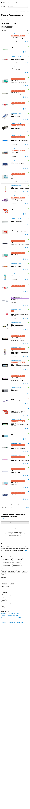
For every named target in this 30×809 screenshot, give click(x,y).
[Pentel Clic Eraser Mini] (15, 266)
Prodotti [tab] (3, 19)
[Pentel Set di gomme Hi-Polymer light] (15, 177)
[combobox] (3, 27)
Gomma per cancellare (19, 26)
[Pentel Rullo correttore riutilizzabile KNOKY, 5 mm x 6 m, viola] (15, 378)
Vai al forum (4, 519)
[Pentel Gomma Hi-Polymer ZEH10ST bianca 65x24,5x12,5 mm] (15, 164)
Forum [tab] (8, 19)
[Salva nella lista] (25, 42)
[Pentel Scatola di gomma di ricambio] (15, 189)
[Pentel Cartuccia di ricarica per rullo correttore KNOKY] (15, 352)
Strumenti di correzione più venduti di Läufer (12, 622)
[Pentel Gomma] (15, 153)
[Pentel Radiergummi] (15, 128)
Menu (4, 6)
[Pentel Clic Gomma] (15, 49)
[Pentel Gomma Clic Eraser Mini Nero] (15, 243)
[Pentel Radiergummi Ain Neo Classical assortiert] (15, 326)
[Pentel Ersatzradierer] (15, 221)
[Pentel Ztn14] (15, 211)
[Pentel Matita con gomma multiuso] (15, 93)
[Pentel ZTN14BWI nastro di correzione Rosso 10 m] (15, 412)
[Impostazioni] (16, 3)
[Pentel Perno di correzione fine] (15, 105)
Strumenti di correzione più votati (9, 615)
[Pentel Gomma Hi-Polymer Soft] (15, 81)
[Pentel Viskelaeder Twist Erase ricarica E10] (15, 300)
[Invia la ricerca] (8, 6)
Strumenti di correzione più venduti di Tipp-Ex (12, 618)
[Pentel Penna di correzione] (15, 59)
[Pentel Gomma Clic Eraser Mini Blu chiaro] (15, 140)
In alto (27, 507)
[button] (28, 34)
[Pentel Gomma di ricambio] (15, 38)
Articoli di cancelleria (12, 11)
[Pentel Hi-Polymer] (15, 116)
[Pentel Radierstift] (15, 70)
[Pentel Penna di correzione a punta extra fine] (15, 314)
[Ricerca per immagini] (27, 6)
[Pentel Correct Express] (15, 288)
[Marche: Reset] (11, 27)
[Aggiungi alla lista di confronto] (23, 42)
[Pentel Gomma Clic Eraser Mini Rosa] (15, 459)
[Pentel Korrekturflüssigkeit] (15, 447)
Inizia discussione (16, 523)
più (26, 550)
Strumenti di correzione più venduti (10, 613)
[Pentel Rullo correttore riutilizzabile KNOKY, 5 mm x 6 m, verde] (15, 424)
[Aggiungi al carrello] (28, 42)
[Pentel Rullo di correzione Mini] (15, 232)
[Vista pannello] (24, 30)
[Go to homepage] (5, 2)
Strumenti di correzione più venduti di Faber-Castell (14, 620)
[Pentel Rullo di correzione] (15, 200)
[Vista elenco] (27, 30)
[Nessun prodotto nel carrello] (27, 3)
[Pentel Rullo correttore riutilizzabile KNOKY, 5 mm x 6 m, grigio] (15, 338)
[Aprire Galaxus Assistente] (24, 3)
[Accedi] (20, 2)
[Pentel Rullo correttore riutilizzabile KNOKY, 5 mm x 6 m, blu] (15, 365)
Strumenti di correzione (16, 33)
